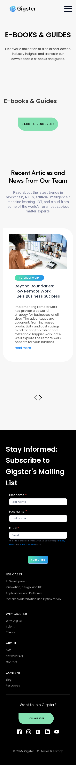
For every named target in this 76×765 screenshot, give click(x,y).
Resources (13, 685)
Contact (11, 662)
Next (40, 398)
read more (23, 348)
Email (14, 528)
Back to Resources (38, 124)
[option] (38, 295)
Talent (10, 627)
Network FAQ (14, 656)
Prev (35, 398)
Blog (8, 680)
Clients (10, 632)
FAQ (8, 650)
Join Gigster (36, 718)
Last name (18, 511)
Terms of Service (27, 544)
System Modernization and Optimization (33, 599)
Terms (45, 751)
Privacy (58, 751)
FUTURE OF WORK (29, 277)
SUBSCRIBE (38, 560)
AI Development (17, 581)
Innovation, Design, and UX (24, 587)
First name (18, 495)
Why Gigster (14, 621)
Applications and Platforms (24, 593)
